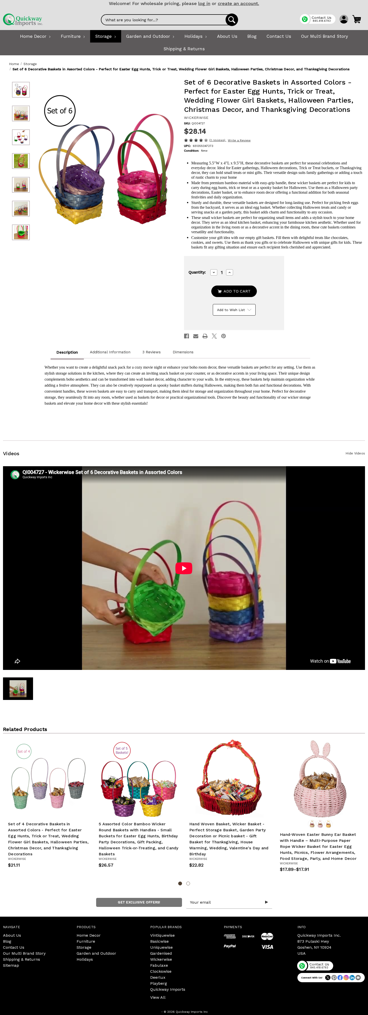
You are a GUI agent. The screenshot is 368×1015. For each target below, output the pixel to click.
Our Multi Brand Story (24, 953)
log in (204, 3)
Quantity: (197, 272)
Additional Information (110, 352)
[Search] (232, 20)
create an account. (238, 3)
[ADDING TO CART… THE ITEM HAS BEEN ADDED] (234, 291)
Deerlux (157, 977)
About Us (12, 935)
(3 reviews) (217, 140)
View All (157, 997)
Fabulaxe (159, 965)
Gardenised (161, 953)
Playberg (158, 983)
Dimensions (183, 352)
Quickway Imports (167, 989)
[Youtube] (358, 977)
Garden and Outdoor (96, 953)
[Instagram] (346, 977)
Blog (7, 941)
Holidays (85, 959)
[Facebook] (186, 336)
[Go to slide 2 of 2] (188, 883)
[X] (214, 336)
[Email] (195, 336)
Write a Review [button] (239, 140)
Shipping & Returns (21, 959)
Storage (84, 947)
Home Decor (89, 935)
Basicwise (159, 941)
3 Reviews (151, 352)
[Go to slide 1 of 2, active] (180, 883)
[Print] (205, 336)
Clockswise (160, 971)
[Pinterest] (223, 336)
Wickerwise (161, 959)
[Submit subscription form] (266, 902)
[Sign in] (343, 19)
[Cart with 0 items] (356, 19)
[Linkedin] (352, 977)
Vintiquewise (162, 935)
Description (67, 352)
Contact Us (13, 947)
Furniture (86, 941)
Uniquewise (161, 947)
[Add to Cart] (54, 812)
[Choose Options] (326, 812)
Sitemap (11, 965)
